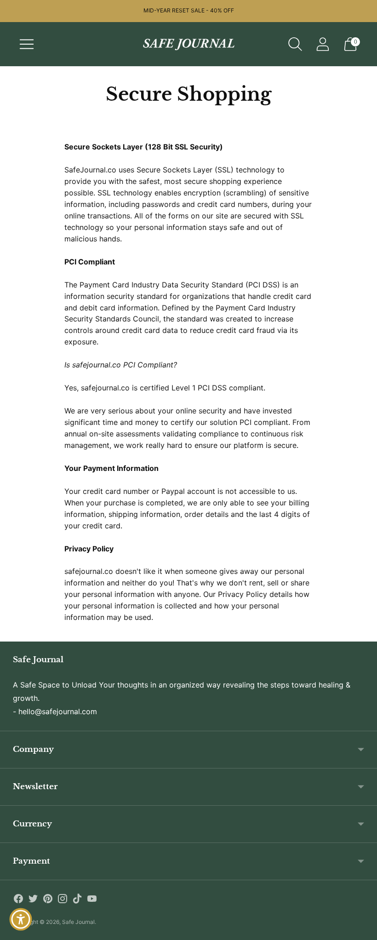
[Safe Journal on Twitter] (33, 900)
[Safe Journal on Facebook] (18, 900)
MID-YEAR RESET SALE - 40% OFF (188, 10)
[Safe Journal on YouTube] (91, 900)
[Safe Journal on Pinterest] (47, 900)
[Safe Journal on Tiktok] (77, 900)
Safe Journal (78, 921)
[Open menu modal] (27, 44)
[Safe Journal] (188, 44)
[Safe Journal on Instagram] (62, 900)
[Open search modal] (295, 44)
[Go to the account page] (323, 44)
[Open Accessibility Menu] (20, 919)
